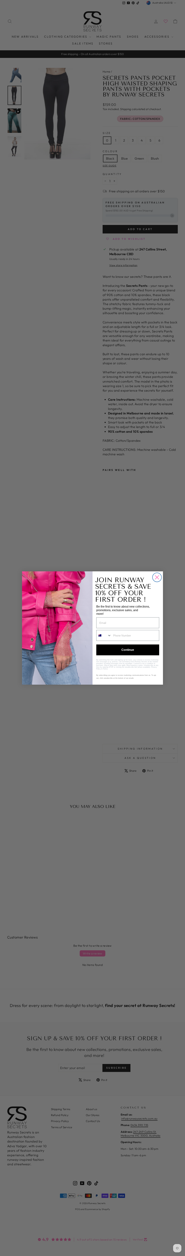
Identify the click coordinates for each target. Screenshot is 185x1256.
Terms (105, 669)
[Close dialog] (157, 577)
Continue (127, 649)
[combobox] (103, 635)
